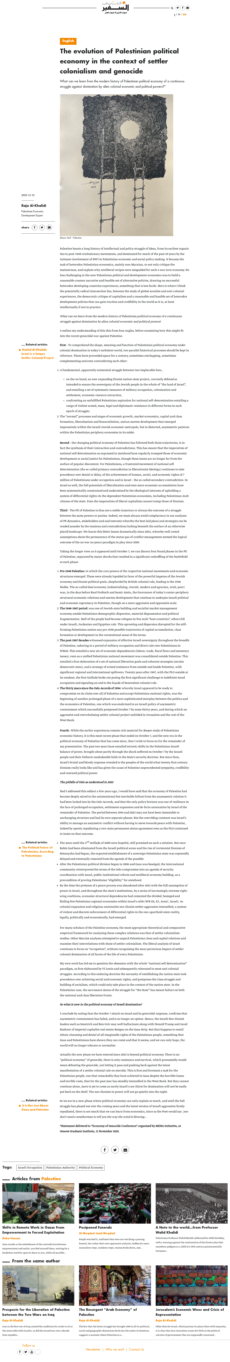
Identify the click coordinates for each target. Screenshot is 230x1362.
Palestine (51, 1178)
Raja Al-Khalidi (33, 206)
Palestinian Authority (60, 1168)
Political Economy (91, 1168)
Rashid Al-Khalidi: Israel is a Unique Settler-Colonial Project (37, 353)
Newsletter (93, 1349)
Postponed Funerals (95, 1227)
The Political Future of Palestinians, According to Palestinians (37, 851)
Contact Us (136, 1349)
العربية (174, 14)
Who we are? (114, 1349)
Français (180, 14)
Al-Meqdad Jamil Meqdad (97, 1233)
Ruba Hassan (11, 1238)
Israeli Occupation (30, 1168)
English (185, 14)
